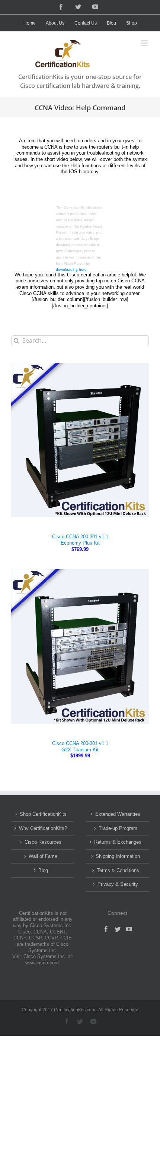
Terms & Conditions (118, 870)
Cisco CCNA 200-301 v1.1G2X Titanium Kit (80, 746)
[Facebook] (106, 929)
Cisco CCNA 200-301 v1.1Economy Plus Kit (80, 540)
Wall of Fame (43, 856)
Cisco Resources (43, 842)
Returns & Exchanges (117, 842)
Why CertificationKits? (43, 828)
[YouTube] (129, 929)
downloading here (71, 269)
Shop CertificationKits (43, 814)
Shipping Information (118, 856)
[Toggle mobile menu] (145, 43)
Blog (43, 870)
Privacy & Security (117, 884)
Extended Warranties (117, 814)
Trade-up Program (118, 828)
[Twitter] (118, 929)
